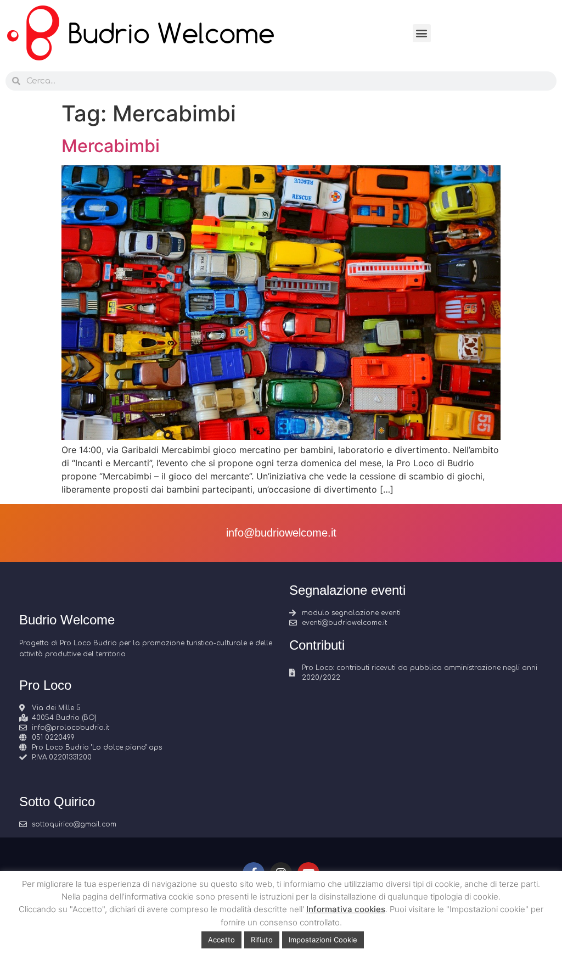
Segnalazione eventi (347, 590)
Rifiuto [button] (262, 939)
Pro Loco (45, 685)
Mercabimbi (110, 146)
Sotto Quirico (57, 801)
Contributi (317, 645)
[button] (422, 33)
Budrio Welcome (67, 619)
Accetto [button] (221, 939)
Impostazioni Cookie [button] (323, 939)
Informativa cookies (345, 909)
